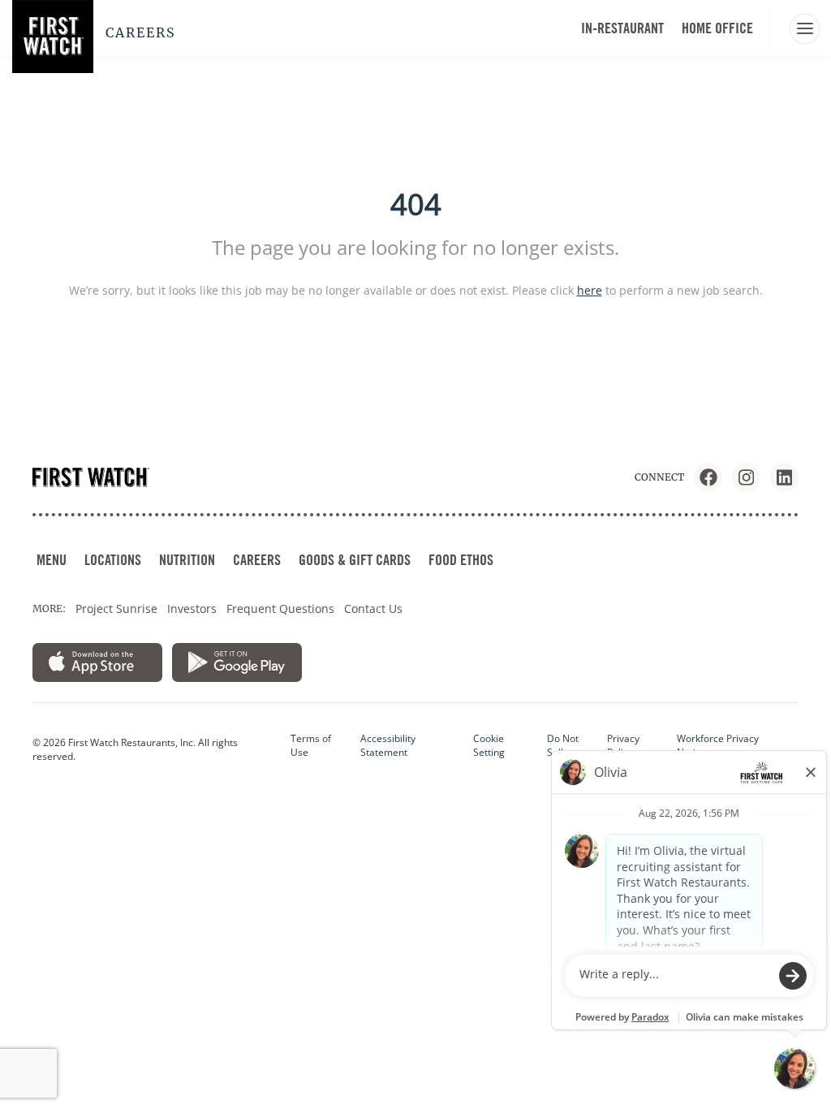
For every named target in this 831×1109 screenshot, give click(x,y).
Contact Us (373, 608)
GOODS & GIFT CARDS (355, 559)
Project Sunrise (116, 608)
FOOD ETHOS (460, 559)
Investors (192, 608)
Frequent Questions (280, 608)
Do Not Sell (563, 745)
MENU (52, 559)
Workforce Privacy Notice (718, 745)
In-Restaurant (622, 28)
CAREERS (257, 559)
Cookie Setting (489, 745)
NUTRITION (187, 559)
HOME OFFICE (717, 28)
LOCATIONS (112, 559)
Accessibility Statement (388, 745)
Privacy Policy (623, 745)
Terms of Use (311, 745)
